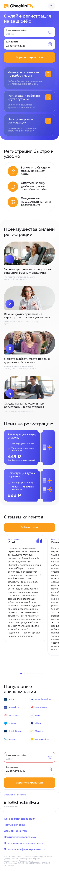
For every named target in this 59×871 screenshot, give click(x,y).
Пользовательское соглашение (24, 843)
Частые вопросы (14, 824)
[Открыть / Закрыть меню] (51, 6)
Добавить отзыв (29, 527)
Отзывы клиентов (15, 830)
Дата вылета (12, 42)
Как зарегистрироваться (19, 818)
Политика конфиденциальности (24, 849)
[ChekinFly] (19, 6)
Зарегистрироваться (29, 57)
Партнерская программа (20, 837)
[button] (24, 673)
